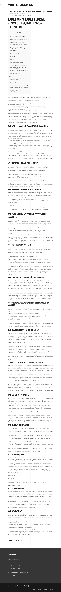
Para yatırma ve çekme (14, 55)
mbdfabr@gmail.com (14, 572)
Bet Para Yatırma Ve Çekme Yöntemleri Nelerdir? (19, 39)
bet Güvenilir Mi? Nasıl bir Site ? (16, 47)
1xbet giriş (25, 138)
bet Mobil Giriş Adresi (14, 50)
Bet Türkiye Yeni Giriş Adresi (15, 91)
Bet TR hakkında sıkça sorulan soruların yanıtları (19, 85)
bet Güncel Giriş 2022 (14, 58)
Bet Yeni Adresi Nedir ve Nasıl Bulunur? (17, 36)
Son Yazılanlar (12, 56)
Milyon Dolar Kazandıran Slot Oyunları (17, 62)
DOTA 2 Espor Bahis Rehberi (15, 90)
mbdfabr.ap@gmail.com (24, 572)
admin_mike (11, 13)
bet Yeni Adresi (13, 82)
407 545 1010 (13, 575)
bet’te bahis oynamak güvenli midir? (17, 42)
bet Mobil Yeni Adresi (14, 64)
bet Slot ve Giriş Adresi (14, 53)
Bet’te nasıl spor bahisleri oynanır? (16, 61)
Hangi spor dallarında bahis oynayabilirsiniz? (18, 65)
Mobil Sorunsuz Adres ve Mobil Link (17, 84)
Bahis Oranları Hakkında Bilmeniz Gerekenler (18, 38)
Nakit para (12, 81)
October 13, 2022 (23, 13)
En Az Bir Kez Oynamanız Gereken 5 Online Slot (19, 48)
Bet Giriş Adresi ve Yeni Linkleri (16, 73)
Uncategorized (17, 13)
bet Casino (12, 59)
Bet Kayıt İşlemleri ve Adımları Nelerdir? (17, 35)
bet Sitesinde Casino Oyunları (16, 41)
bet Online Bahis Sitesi (14, 51)
